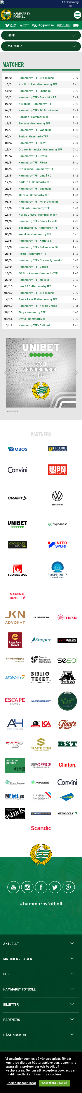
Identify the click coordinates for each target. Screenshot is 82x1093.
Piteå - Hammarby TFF (33, 254)
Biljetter (11, 1005)
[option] (41, 373)
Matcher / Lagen (17, 959)
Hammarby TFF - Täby (32, 143)
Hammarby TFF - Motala (34, 280)
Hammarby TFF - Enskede (35, 91)
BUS (6, 974)
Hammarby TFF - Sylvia (33, 156)
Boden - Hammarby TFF (33, 136)
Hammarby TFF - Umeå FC (35, 175)
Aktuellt (11, 944)
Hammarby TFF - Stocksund (36, 293)
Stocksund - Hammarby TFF (36, 169)
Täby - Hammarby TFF (32, 312)
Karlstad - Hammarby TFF (35, 182)
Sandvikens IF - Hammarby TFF (38, 299)
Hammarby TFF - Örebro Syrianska (40, 260)
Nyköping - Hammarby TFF (35, 104)
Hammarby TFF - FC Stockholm (38, 110)
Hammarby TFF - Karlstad (35, 240)
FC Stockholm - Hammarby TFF (38, 273)
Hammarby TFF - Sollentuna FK (38, 247)
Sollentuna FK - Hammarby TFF (38, 227)
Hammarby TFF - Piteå (33, 162)
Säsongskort (15, 1035)
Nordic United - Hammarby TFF (38, 84)
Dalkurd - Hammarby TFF (34, 208)
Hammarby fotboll (19, 989)
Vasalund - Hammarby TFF (35, 234)
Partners (11, 1020)
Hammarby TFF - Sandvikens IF (38, 221)
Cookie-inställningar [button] (21, 1083)
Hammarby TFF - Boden (33, 267)
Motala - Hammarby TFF (34, 195)
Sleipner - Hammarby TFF (34, 123)
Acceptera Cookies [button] (54, 1083)
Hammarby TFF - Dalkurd (34, 325)
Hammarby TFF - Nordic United (38, 306)
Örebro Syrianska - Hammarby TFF (40, 149)
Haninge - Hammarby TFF (34, 117)
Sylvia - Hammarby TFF (33, 319)
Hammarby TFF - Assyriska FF (37, 97)
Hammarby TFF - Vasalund (35, 130)
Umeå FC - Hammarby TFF (35, 286)
